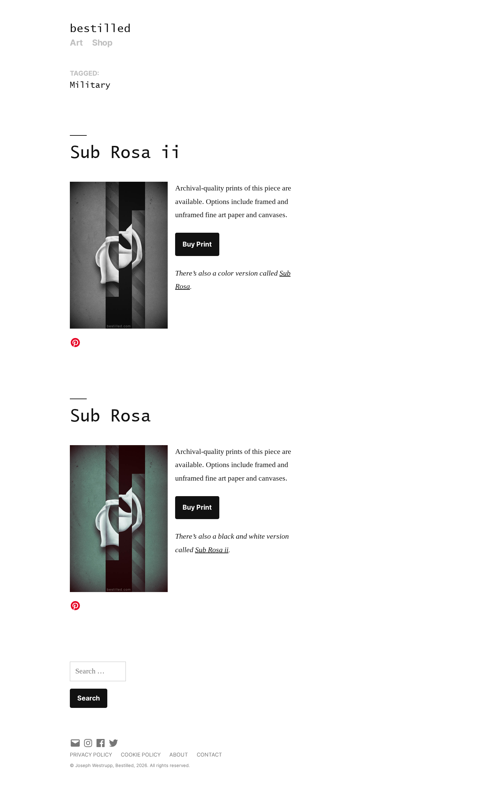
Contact (209, 754)
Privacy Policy (91, 754)
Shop (102, 42)
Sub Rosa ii (125, 153)
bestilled (100, 28)
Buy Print (197, 244)
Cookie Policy (141, 754)
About (178, 754)
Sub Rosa (110, 416)
